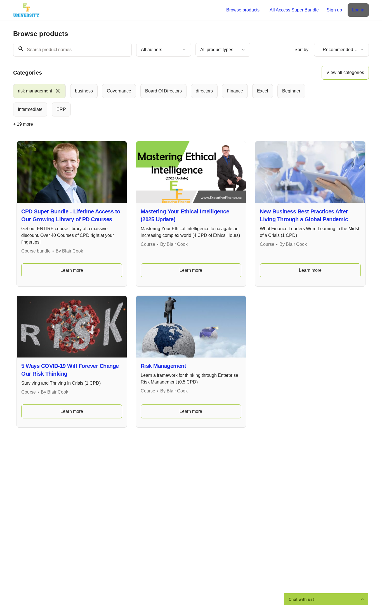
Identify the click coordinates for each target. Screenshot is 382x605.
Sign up (334, 10)
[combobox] (163, 50)
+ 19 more (23, 124)
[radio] (39, 91)
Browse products (243, 10)
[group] (168, 100)
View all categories (345, 72)
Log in (358, 10)
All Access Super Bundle (294, 10)
